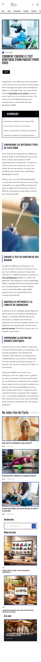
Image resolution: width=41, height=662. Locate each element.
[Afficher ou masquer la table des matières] (28, 114)
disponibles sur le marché (18, 93)
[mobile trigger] (3, 4)
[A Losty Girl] (14, 4)
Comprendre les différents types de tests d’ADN (18, 121)
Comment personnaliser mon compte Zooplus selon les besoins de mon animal (18, 611)
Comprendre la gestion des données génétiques (18, 135)
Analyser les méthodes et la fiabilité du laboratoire (19, 131)
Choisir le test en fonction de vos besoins (16, 126)
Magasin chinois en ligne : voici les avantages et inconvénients (16, 571)
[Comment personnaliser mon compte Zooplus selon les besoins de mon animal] (20, 590)
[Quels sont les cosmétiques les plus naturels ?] (20, 429)
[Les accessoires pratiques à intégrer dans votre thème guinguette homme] (20, 630)
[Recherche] (32, 4)
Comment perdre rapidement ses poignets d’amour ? (19, 476)
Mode (3, 446)
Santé (6, 72)
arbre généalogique (9, 278)
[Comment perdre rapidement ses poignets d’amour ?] (20, 461)
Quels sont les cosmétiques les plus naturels (17, 443)
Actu (3, 567)
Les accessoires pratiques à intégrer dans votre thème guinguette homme (19, 634)
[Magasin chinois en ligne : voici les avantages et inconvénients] (20, 550)
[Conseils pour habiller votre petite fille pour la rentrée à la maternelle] (20, 494)
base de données (8, 328)
